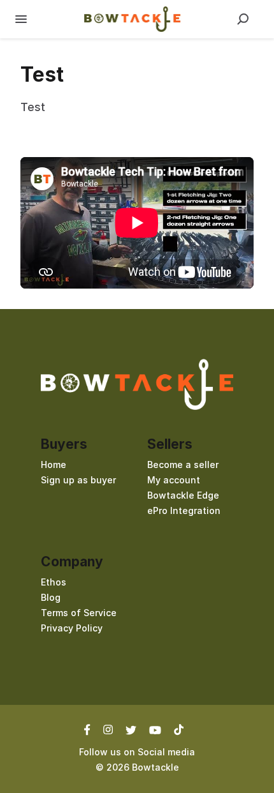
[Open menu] (21, 19)
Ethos (53, 582)
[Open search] (243, 19)
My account (173, 479)
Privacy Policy (72, 628)
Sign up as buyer (78, 479)
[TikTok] (179, 729)
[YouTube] (155, 729)
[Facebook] (90, 729)
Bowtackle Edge (183, 495)
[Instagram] (108, 729)
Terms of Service (79, 612)
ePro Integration (183, 510)
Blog (51, 597)
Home (53, 464)
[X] (131, 729)
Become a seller (183, 464)
